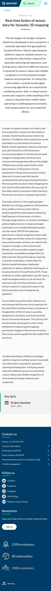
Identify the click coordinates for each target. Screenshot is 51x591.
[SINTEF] (9, 3)
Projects (7, 10)
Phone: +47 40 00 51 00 (12, 441)
